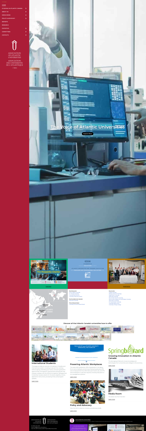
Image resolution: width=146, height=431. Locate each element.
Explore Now (87, 134)
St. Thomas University (74, 293)
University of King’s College (115, 304)
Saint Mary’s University (114, 300)
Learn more (35, 381)
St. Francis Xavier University (115, 302)
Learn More (48, 286)
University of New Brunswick (75, 296)
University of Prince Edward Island (77, 304)
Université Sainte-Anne (114, 303)
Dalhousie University (113, 296)
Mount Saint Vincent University (116, 297)
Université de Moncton (74, 295)
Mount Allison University (74, 292)
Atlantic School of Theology (115, 293)
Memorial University (73, 300)
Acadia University (113, 292)
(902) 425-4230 (36, 425)
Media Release (126, 286)
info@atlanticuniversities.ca (40, 427)
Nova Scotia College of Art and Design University (120, 299)
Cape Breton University (114, 295)
